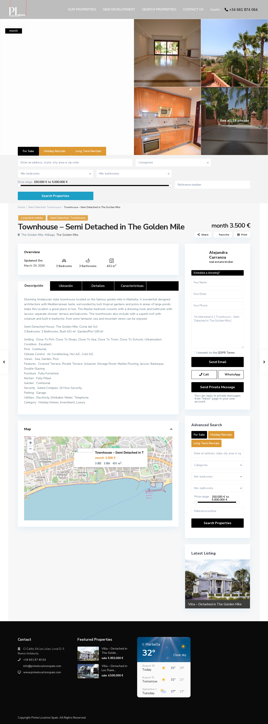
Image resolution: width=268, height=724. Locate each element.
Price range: (25, 182)
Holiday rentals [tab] (55, 151)
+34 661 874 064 (243, 9)
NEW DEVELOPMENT (119, 9)
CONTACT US (193, 9)
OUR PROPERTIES (82, 9)
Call (205, 374)
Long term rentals (32, 218)
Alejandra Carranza (218, 255)
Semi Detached (37, 207)
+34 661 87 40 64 (34, 660)
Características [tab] (132, 286)
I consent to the (215, 352)
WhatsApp (232, 374)
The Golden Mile (67, 235)
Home (21, 207)
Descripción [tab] (33, 286)
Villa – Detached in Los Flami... (114, 668)
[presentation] (190, 583)
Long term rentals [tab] (88, 151)
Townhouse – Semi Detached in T (119, 452)
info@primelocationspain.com (42, 666)
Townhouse (54, 207)
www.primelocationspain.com (42, 672)
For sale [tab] (28, 151)
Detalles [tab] (98, 286)
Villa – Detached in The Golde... (114, 651)
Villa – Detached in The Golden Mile (215, 604)
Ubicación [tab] (66, 286)
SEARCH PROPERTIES (159, 9)
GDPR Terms (226, 353)
